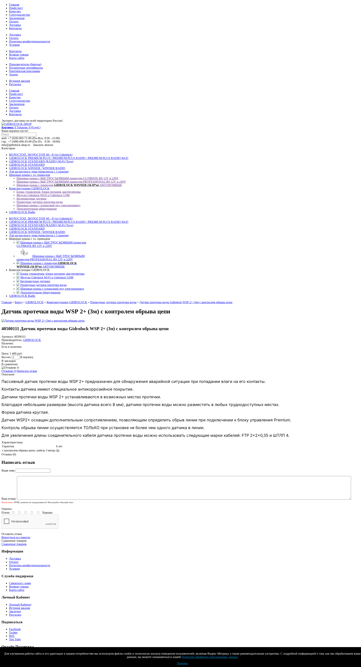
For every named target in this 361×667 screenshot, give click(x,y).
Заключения (16, 18)
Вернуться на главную (16, 537)
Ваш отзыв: (9, 498)
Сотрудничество (19, 14)
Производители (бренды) (25, 64)
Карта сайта (16, 58)
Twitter (13, 632)
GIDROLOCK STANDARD (27, 164)
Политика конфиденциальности (29, 41)
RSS (11, 636)
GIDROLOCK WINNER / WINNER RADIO (37, 168)
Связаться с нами (20, 583)
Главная (14, 4)
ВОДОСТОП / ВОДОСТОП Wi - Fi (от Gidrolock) (40, 154)
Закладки (15, 611)
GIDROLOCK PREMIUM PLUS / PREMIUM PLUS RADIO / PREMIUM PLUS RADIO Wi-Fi (68, 158)
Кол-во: (7, 357)
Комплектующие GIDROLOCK (29, 188)
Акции (13, 74)
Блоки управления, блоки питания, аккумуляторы (49, 191)
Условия (14, 44)
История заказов (19, 80)
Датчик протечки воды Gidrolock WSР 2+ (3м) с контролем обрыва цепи (186, 302)
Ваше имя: (8, 470)
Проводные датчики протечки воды (40, 202)
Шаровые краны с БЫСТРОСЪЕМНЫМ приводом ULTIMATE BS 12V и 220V (68, 178)
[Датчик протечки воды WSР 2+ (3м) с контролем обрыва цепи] (43, 320)
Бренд (18, 302)
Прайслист (16, 8)
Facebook (15, 629)
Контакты (15, 28)
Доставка (15, 24)
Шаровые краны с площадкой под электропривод (48, 205)
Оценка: (7, 508)
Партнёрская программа (24, 71)
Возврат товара (19, 54)
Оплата (13, 21)
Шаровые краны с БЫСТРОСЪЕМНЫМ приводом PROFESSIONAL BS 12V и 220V (71, 181)
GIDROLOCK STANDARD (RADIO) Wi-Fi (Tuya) (41, 161)
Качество (15, 11)
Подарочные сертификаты (26, 67)
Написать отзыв (27, 371)
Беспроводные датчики (31, 198)
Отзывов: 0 (9, 371)
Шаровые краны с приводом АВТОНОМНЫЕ (69, 185)
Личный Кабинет (20, 604)
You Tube (15, 639)
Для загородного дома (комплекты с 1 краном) (39, 171)
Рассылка (15, 84)
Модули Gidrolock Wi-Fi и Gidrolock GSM (43, 195)
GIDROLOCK (34, 302)
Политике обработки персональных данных (210, 657)
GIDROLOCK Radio (22, 212)
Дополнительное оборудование (37, 208)
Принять (182, 663)
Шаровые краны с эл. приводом (29, 175)
